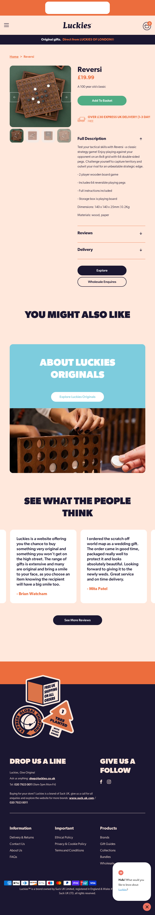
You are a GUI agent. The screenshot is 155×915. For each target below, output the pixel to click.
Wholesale (107, 863)
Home (14, 57)
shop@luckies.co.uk (42, 778)
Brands (104, 837)
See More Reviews (77, 620)
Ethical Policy (64, 837)
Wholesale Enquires (102, 282)
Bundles (105, 857)
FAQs (13, 857)
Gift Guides (107, 844)
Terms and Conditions (69, 850)
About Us (16, 850)
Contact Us (17, 844)
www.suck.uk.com (81, 798)
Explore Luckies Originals (77, 397)
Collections (107, 850)
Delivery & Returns (22, 837)
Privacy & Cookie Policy (70, 844)
